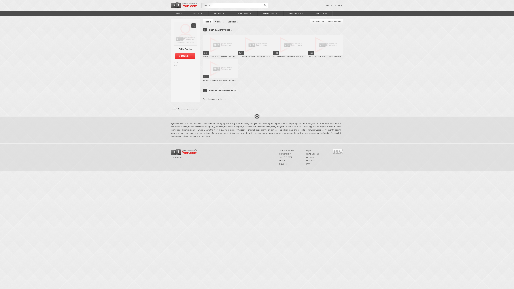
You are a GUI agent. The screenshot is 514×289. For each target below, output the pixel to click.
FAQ (308, 164)
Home (179, 13)
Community (295, 13)
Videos (195, 13)
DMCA (282, 160)
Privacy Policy (285, 154)
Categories (242, 13)
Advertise (310, 160)
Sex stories (321, 13)
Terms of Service (286, 150)
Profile (208, 21)
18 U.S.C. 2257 (285, 157)
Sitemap (283, 164)
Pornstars (268, 13)
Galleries (233, 21)
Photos (218, 13)
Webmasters (311, 157)
